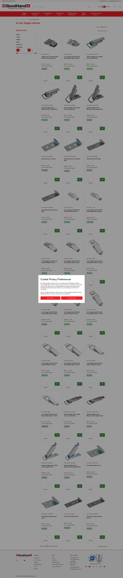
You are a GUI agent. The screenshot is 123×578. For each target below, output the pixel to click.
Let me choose (50, 298)
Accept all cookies (72, 298)
